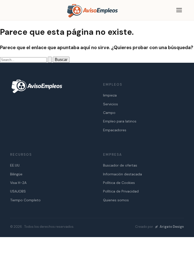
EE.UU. (15, 165)
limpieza (110, 95)
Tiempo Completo (25, 200)
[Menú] (179, 10)
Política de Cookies (119, 182)
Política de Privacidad (121, 191)
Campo (109, 112)
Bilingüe (16, 174)
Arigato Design (172, 226)
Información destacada (122, 174)
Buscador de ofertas (120, 165)
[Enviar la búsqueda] (50, 60)
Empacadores (114, 130)
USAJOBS (18, 191)
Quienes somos (116, 200)
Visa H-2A (18, 182)
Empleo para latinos (119, 121)
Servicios (110, 104)
